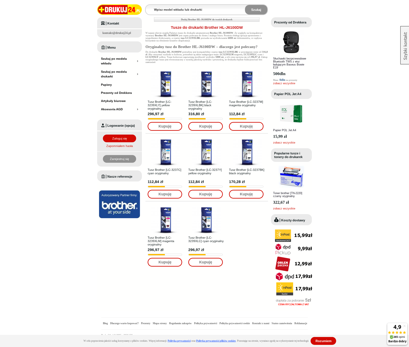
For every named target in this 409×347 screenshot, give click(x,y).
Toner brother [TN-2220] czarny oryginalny (287, 195)
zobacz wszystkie (284, 83)
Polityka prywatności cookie (234, 323)
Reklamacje (300, 323)
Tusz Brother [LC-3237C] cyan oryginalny (164, 171)
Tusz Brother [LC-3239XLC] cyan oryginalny (206, 239)
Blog (105, 323)
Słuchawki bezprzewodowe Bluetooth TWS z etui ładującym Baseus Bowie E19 (289, 63)
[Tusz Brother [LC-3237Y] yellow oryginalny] (206, 139)
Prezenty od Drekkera (290, 22)
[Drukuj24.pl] (119, 9)
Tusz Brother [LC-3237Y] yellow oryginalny (205, 171)
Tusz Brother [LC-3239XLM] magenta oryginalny (161, 241)
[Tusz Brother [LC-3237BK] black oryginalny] (247, 139)
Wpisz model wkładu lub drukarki (148, 7)
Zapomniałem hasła (119, 146)
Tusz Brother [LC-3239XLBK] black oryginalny (200, 105)
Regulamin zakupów (180, 323)
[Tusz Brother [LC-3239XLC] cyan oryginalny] (206, 207)
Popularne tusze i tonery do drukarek (288, 155)
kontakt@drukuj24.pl (116, 33)
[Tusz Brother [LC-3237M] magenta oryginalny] (247, 71)
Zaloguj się (119, 138)
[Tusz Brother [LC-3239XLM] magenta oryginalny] (165, 207)
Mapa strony (160, 323)
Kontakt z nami (260, 323)
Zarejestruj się (119, 159)
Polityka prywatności (205, 323)
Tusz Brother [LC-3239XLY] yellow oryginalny (159, 105)
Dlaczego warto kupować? (124, 323)
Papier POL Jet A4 (287, 94)
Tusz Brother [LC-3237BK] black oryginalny (246, 171)
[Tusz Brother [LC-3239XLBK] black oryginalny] (206, 71)
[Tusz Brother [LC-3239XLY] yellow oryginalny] (165, 71)
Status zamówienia (282, 323)
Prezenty (145, 323)
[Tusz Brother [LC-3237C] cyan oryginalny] (165, 139)
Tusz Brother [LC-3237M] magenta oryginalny (246, 103)
